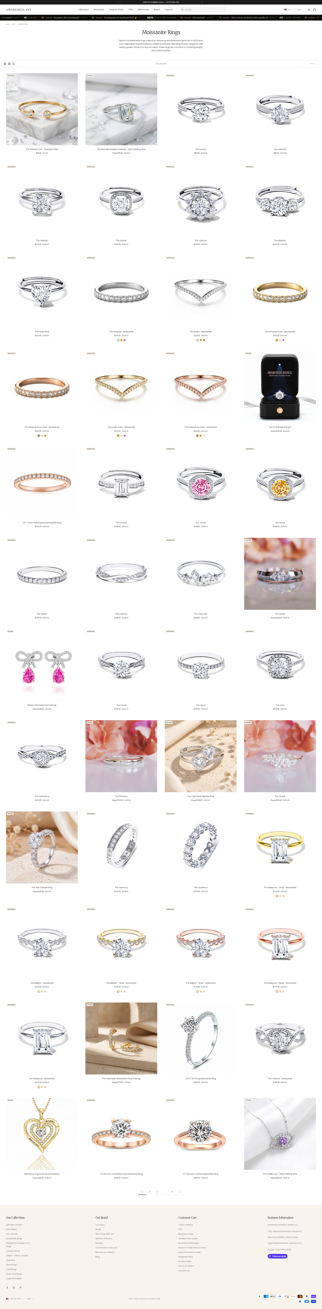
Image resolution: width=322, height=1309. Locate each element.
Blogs (98, 1229)
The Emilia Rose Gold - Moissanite (200, 427)
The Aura (280, 705)
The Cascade (200, 613)
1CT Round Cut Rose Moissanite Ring (200, 1174)
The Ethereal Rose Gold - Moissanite (41, 427)
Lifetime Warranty (103, 1238)
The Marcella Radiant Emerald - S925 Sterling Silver (121, 149)
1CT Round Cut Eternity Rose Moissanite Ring (121, 1174)
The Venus (201, 522)
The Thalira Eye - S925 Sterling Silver (280, 1174)
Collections (83, 9)
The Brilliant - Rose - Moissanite (201, 983)
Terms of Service (186, 1266)
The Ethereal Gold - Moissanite (280, 331)
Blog (97, 1256)
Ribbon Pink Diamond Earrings (42, 705)
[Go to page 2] (180, 1192)
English (299, 10)
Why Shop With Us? (104, 1234)
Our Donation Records (106, 1247)
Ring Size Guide (185, 1234)
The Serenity (42, 240)
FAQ (180, 1229)
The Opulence (201, 887)
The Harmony (121, 887)
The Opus (200, 705)
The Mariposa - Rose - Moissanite (280, 983)
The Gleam (42, 613)
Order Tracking (185, 1224)
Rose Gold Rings (14, 1273)
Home (7, 24)
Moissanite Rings (23, 24)
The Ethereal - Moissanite (121, 331)
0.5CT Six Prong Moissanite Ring (201, 1078)
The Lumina (200, 149)
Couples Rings (13, 1251)
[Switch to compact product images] (13, 63)
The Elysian (121, 240)
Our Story (100, 1224)
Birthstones (143, 9)
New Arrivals (11, 1234)
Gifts (131, 9)
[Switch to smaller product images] (9, 63)
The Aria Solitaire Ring (42, 887)
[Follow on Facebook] (7, 1287)
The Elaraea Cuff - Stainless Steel (42, 149)
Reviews (99, 1243)
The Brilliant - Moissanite (42, 983)
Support (169, 9)
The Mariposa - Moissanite (42, 1078)
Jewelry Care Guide (187, 1238)
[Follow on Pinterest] (20, 1287)
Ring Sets (10, 1260)
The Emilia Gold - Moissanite (121, 427)
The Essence (121, 613)
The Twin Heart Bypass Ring (200, 796)
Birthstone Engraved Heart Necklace (42, 1174)
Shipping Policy (185, 1256)
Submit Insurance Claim (189, 1252)
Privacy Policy (185, 1261)
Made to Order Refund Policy (192, 1247)
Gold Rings (11, 1269)
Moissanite (99, 9)
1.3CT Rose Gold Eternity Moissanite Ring (42, 522)
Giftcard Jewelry (14, 1224)
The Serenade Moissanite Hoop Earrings (121, 1078)
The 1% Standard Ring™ (280, 427)
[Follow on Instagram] (14, 1287)
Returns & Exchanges (188, 1243)
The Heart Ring (42, 331)
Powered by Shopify (155, 1299)
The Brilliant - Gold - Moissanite (121, 983)
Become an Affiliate (105, 1252)
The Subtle (280, 613)
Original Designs (14, 1278)
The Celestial (280, 149)
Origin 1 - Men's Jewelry (17, 1255)
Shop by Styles (116, 9)
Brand (157, 9)
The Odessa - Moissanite (280, 1078)
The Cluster (280, 796)
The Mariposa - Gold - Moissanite (280, 887)
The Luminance (42, 796)
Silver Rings (11, 1264)
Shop (13, 24)
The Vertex (121, 705)
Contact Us (183, 1270)
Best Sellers (11, 1229)
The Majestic (280, 240)
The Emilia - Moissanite (201, 331)
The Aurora (121, 522)
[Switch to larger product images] (5, 63)
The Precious (121, 796)
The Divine (280, 522)
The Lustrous (201, 240)
